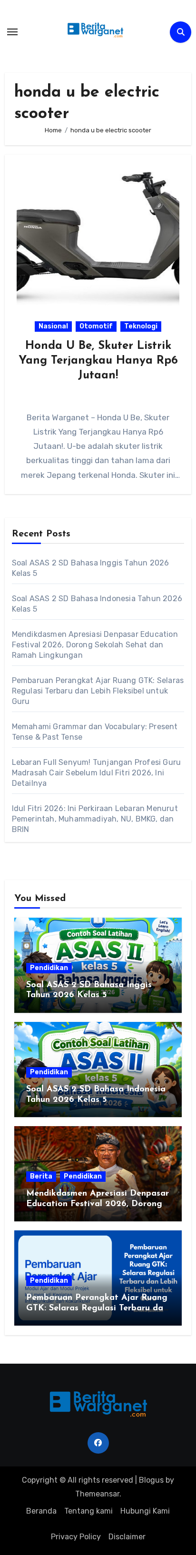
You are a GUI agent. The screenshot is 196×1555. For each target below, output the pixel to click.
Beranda (41, 1510)
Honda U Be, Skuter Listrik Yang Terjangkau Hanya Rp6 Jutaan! (98, 360)
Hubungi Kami (145, 1510)
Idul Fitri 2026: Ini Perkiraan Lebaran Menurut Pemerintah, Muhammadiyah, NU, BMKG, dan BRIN (95, 819)
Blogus (151, 1480)
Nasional (53, 326)
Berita (41, 1176)
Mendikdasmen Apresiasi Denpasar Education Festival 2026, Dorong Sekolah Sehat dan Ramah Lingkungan (95, 645)
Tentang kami (88, 1510)
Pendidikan (49, 968)
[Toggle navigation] (12, 32)
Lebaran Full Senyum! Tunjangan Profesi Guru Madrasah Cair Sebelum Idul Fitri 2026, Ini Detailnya (96, 773)
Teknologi (140, 326)
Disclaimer (127, 1536)
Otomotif (96, 326)
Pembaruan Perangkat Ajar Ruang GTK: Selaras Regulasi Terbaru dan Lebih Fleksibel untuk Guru (98, 691)
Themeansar (97, 1493)
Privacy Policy (76, 1536)
